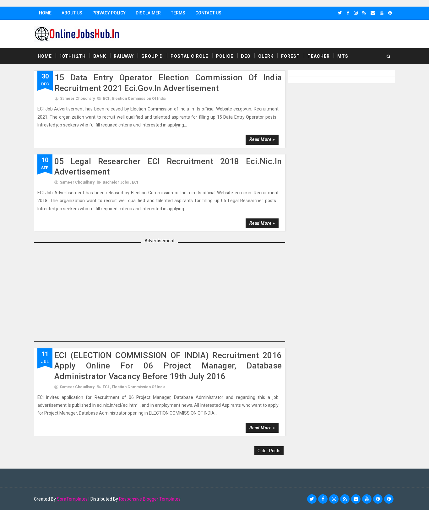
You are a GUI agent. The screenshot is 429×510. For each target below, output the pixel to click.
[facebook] (348, 13)
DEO (246, 56)
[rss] (364, 13)
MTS (342, 56)
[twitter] (340, 13)
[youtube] (381, 13)
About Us (72, 12)
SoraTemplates (72, 499)
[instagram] (355, 13)
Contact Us (208, 12)
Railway (124, 56)
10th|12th (72, 56)
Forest (290, 56)
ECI (106, 98)
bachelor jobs (116, 182)
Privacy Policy (109, 12)
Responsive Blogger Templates (150, 499)
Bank (99, 56)
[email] (373, 13)
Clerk (266, 56)
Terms (178, 12)
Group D (152, 56)
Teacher (318, 56)
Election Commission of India (139, 98)
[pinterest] (390, 13)
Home (45, 12)
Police (224, 56)
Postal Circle (189, 56)
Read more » (262, 139)
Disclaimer (148, 12)
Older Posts (269, 450)
